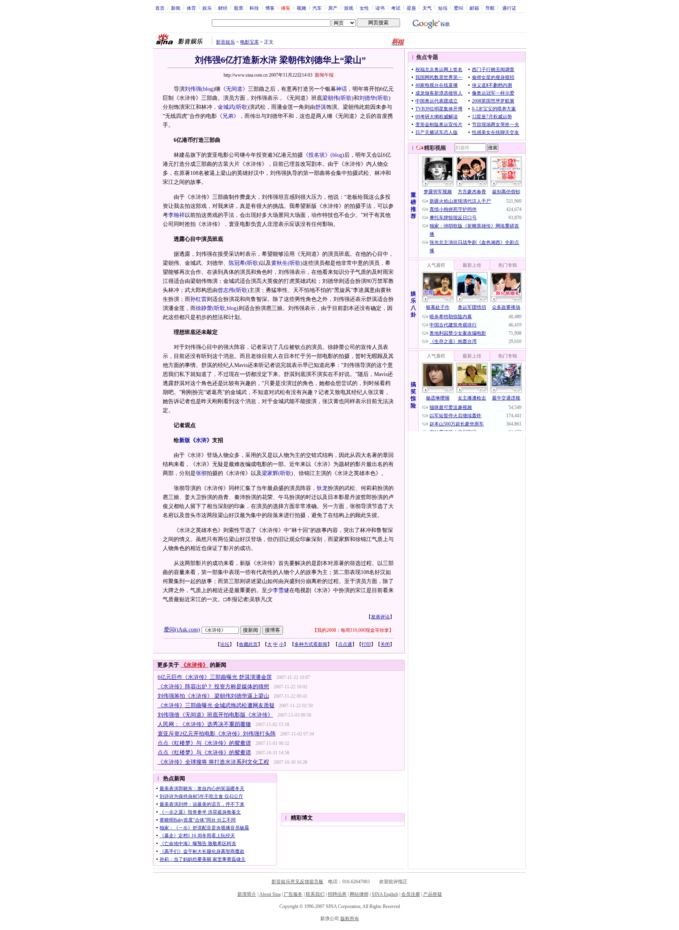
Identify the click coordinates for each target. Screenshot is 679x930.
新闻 (175, 8)
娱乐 (207, 8)
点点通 (345, 644)
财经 (223, 8)
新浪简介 (246, 894)
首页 (160, 8)
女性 (364, 8)
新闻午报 (324, 75)
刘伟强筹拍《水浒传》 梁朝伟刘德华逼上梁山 (213, 696)
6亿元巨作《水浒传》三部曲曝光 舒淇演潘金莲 (215, 677)
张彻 (201, 473)
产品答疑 (432, 894)
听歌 (346, 98)
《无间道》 (234, 89)
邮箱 (474, 8)
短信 (443, 8)
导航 (490, 8)
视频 (301, 8)
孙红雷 (198, 299)
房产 (333, 8)
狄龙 (322, 488)
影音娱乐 (225, 42)
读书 (380, 8)
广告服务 (293, 894)
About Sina (270, 894)
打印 (366, 644)
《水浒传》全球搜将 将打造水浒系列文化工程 (213, 762)
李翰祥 (176, 215)
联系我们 (315, 894)
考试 (395, 8)
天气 (427, 8)
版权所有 (349, 918)
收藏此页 (248, 644)
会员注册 (410, 894)
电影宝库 (249, 42)
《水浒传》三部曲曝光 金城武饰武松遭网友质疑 (216, 705)
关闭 (385, 644)
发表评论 (380, 617)
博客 (270, 8)
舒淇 (320, 107)
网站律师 (359, 894)
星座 (411, 8)
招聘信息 (337, 894)
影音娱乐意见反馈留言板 (297, 881)
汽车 (317, 8)
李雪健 (281, 590)
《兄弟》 (228, 116)
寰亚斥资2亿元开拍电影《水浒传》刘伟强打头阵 (217, 734)
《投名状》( (317, 155)
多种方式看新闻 (310, 644)
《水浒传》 (194, 665)
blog (208, 89)
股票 (238, 8)
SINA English (385, 894)
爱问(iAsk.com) (182, 630)
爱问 (458, 8)
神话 (341, 89)
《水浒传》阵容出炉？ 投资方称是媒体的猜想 (213, 687)
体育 (191, 8)
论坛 (224, 644)
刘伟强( (194, 89)
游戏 (348, 8)
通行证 (509, 8)
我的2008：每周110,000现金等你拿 (353, 630)
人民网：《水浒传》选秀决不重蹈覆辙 (204, 724)
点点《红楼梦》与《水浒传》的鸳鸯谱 (204, 743)
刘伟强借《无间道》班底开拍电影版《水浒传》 (215, 715)
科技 (254, 8)
